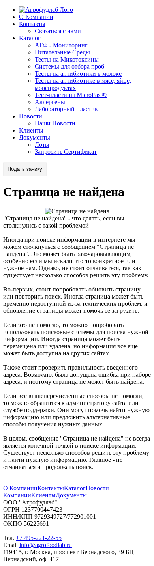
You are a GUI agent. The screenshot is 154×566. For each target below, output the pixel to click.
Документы (34, 137)
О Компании (36, 16)
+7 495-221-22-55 (39, 537)
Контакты (32, 24)
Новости (30, 116)
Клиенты (31, 130)
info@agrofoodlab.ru (45, 545)
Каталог (30, 38)
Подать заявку (25, 169)
